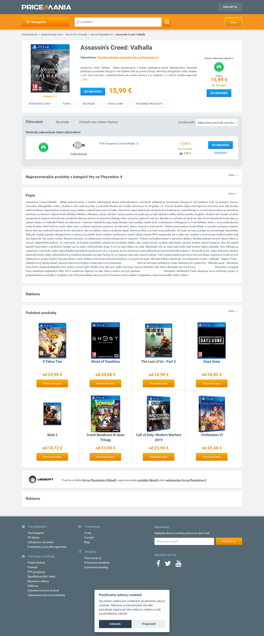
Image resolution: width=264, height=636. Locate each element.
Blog (233, 22)
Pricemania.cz (92, 558)
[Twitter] (168, 565)
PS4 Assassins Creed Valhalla (117, 143)
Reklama (33, 585)
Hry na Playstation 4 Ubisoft (99, 480)
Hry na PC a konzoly (76, 34)
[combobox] (217, 122)
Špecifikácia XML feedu (41, 576)
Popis (66, 103)
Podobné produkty (149, 103)
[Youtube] (178, 565)
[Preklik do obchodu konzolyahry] (43, 147)
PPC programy (36, 571)
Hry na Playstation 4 (101, 34)
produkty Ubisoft (148, 480)
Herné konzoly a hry (51, 34)
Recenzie (89, 103)
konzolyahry (220, 152)
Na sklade (62, 122)
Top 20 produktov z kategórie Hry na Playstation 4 (128, 57)
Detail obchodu (79, 153)
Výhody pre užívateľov (41, 542)
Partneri (32, 567)
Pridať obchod (36, 562)
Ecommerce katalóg (96, 567)
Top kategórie (36, 532)
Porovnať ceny (39, 103)
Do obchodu (218, 93)
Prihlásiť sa (230, 7)
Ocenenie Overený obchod (43, 590)
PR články (33, 537)
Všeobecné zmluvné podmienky (46, 595)
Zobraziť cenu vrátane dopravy (98, 122)
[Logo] (219, 66)
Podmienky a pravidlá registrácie (47, 546)
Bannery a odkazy (38, 581)
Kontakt (89, 537)
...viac (84, 79)
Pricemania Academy (97, 562)
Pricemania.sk (29, 34)
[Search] (167, 21)
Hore (231, 175)
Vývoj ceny (115, 103)
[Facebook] (158, 565)
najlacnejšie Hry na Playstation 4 (186, 480)
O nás (87, 532)
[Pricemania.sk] (46, 7)
